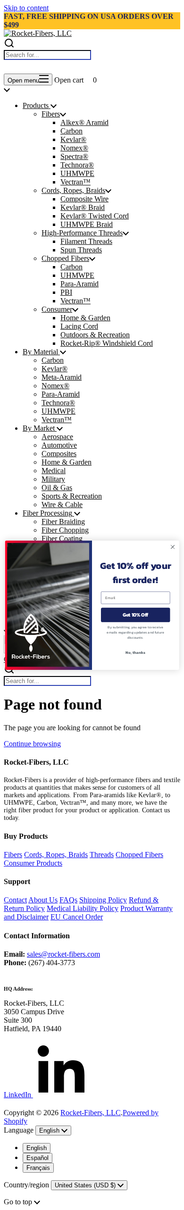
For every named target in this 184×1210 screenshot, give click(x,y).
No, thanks (135, 652)
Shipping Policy (103, 900)
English (36, 1148)
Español (37, 1157)
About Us (43, 900)
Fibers (13, 855)
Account (28, 68)
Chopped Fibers (139, 855)
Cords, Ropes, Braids (56, 855)
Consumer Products (33, 863)
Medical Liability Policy (82, 908)
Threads (102, 855)
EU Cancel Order (76, 917)
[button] (75, 68)
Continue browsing (32, 744)
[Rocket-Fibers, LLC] (38, 33)
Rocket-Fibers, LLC (90, 1113)
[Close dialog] (172, 546)
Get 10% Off (136, 614)
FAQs (68, 900)
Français (38, 1167)
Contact (15, 900)
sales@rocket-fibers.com (63, 954)
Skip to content (26, 8)
